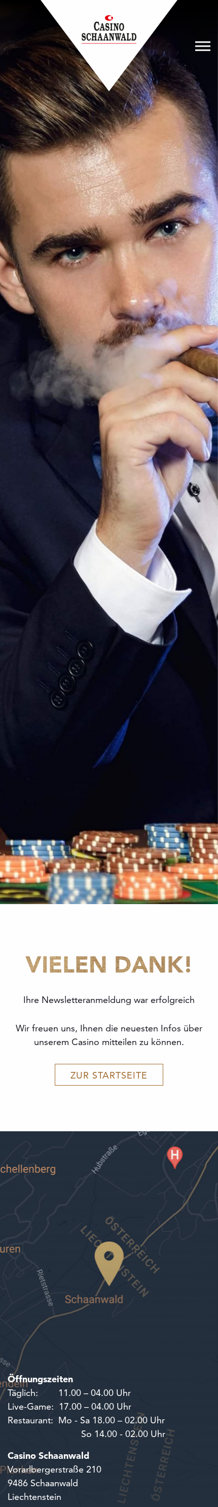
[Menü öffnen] (202, 46)
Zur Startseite (109, 1075)
